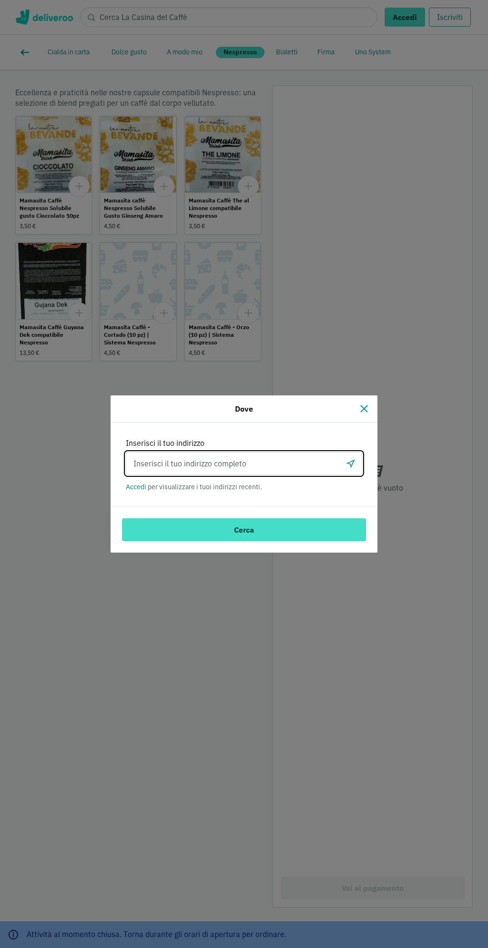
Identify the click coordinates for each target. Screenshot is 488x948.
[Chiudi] (364, 408)
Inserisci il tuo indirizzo (165, 443)
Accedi (136, 487)
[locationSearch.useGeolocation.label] (350, 463)
